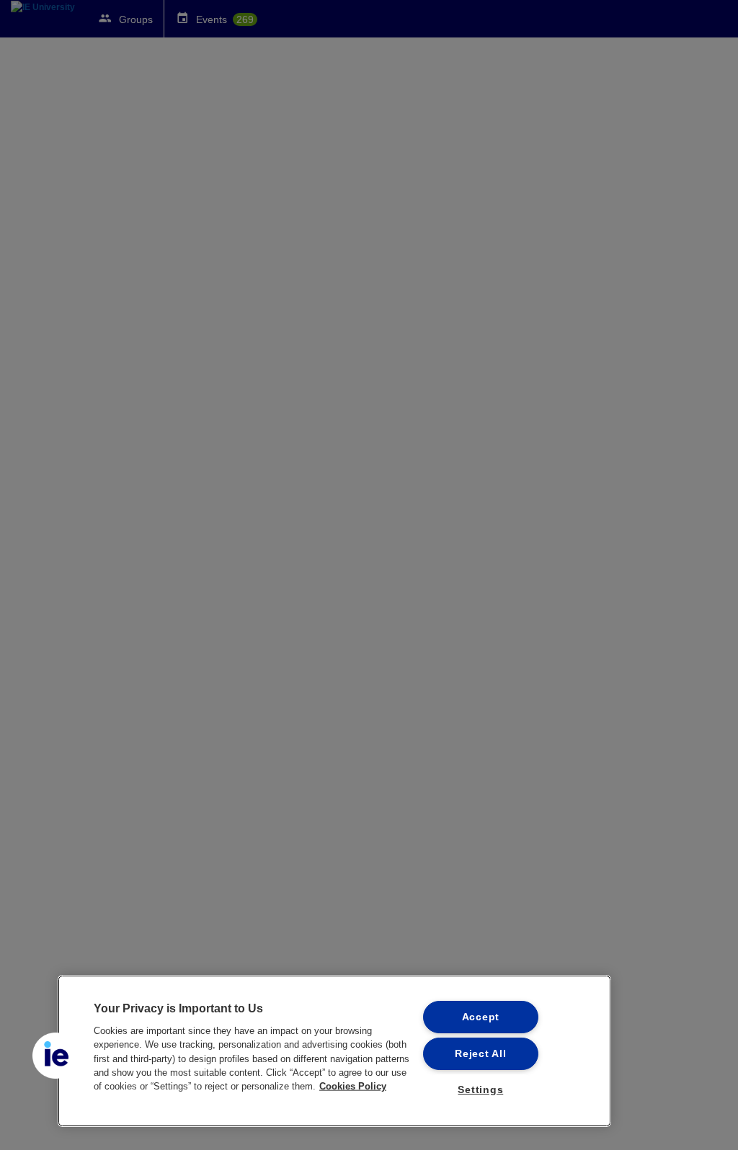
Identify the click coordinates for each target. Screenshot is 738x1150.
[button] (55, 1056)
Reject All (480, 1053)
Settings (480, 1089)
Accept (480, 1016)
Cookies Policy (352, 1086)
